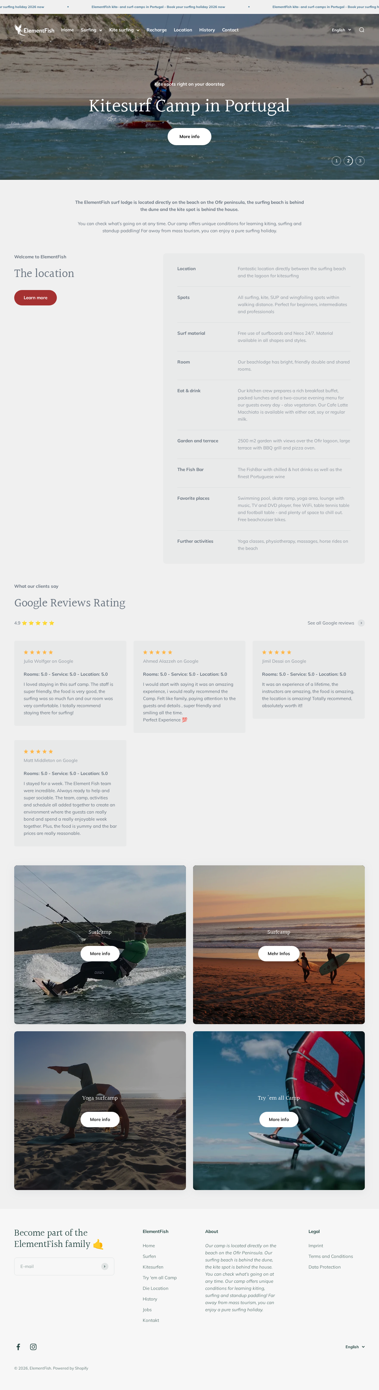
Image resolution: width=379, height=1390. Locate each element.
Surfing (88, 30)
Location (183, 30)
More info (189, 136)
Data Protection (325, 1267)
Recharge (157, 30)
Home (67, 30)
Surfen (149, 1256)
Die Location (155, 1288)
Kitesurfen (153, 1267)
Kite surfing (121, 30)
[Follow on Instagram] (33, 1347)
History (207, 30)
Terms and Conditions (331, 1256)
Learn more (35, 297)
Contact (230, 30)
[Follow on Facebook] (18, 1347)
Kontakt (151, 1320)
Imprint (316, 1245)
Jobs (147, 1309)
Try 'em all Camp (160, 1277)
